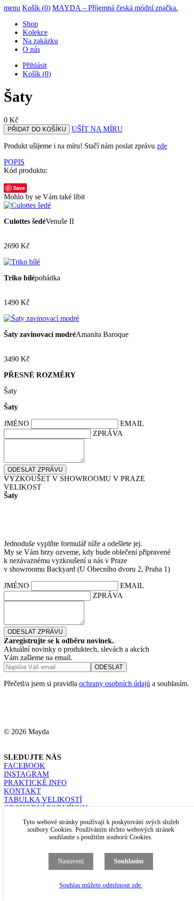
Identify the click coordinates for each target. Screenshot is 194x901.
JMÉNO (16, 423)
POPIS (14, 162)
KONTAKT (22, 791)
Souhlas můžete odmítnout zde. (101, 885)
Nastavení (71, 861)
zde (162, 146)
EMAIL (132, 423)
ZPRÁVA (107, 433)
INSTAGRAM (26, 774)
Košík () (36, 8)
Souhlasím (129, 861)
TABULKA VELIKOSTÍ (43, 799)
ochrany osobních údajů (114, 684)
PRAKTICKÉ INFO (35, 782)
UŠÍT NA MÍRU (97, 129)
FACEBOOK (24, 766)
